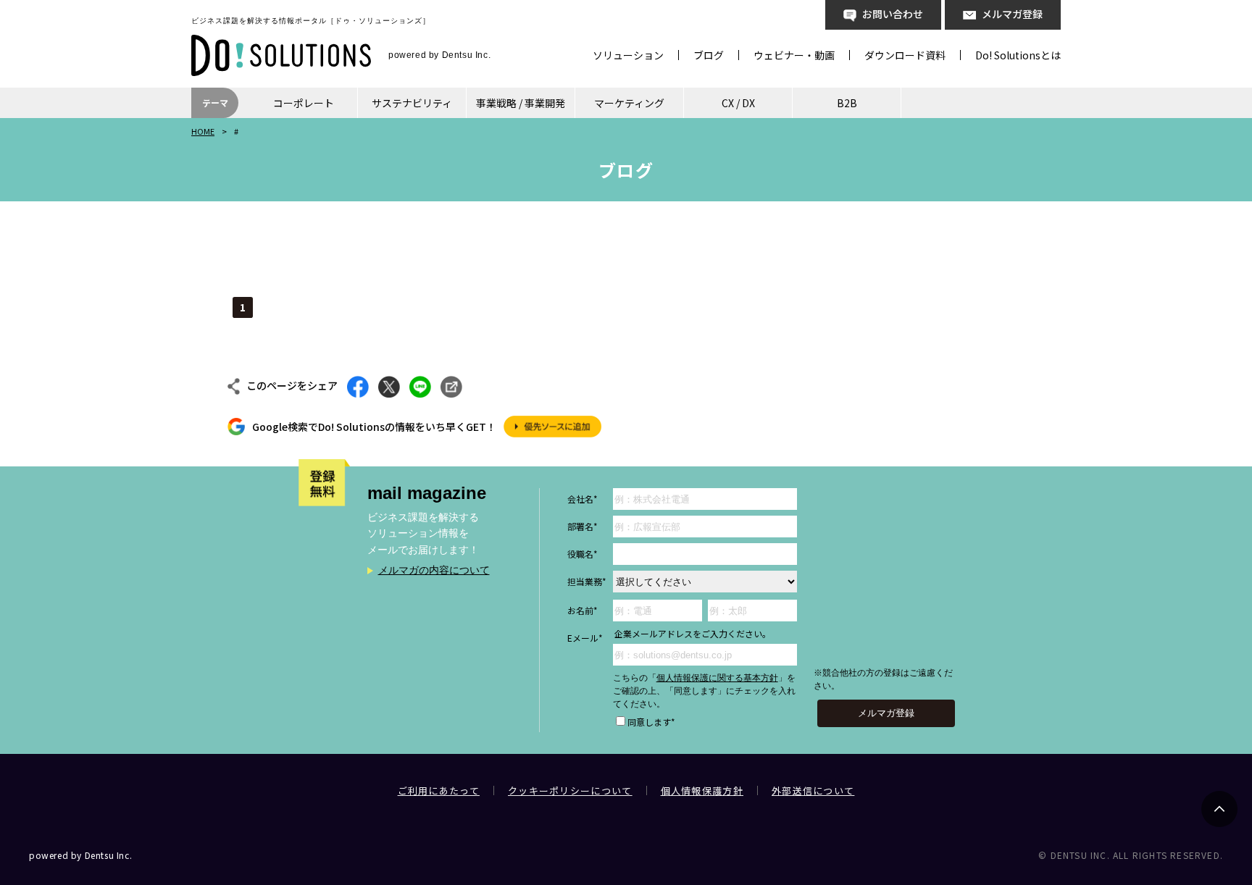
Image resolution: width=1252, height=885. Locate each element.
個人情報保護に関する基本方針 (717, 678)
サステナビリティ (412, 103)
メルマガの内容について (434, 570)
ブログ (708, 55)
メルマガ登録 (1012, 14)
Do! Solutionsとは (1018, 55)
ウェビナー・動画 (794, 55)
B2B (847, 103)
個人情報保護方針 (702, 790)
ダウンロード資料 (905, 55)
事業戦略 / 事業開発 (520, 103)
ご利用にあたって (439, 790)
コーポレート (303, 103)
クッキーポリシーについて (570, 790)
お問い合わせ (892, 14)
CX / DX (738, 103)
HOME (202, 131)
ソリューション (628, 55)
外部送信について (813, 790)
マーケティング (629, 103)
